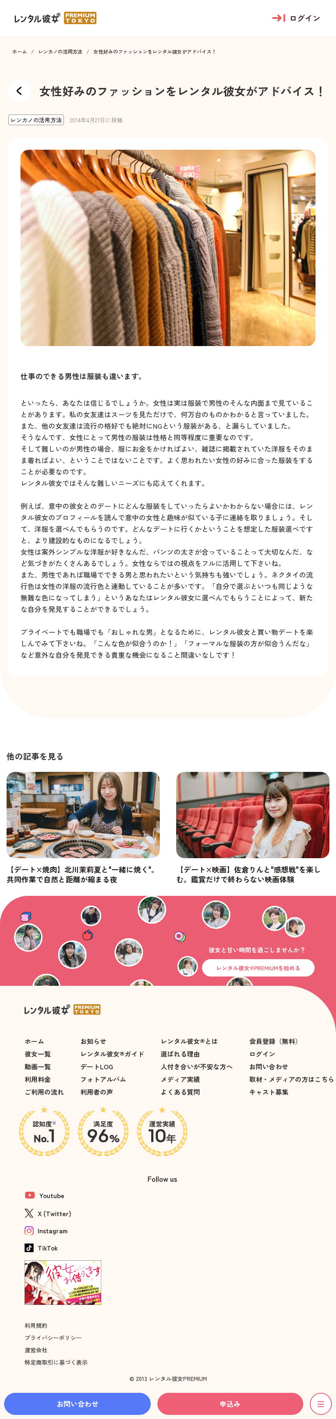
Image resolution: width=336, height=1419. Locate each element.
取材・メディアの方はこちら (291, 1079)
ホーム (19, 51)
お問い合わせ (268, 1066)
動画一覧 (38, 1066)
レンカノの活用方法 (60, 51)
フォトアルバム (103, 1079)
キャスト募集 (268, 1092)
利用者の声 (96, 1092)
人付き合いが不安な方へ (197, 1066)
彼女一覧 (38, 1054)
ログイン (262, 1054)
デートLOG (96, 1066)
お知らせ (93, 1041)
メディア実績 (180, 1079)
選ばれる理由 (180, 1054)
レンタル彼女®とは (189, 1041)
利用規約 (36, 1325)
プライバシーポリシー (53, 1338)
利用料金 (38, 1079)
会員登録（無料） (275, 1041)
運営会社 (36, 1350)
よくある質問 (180, 1092)
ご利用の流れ (44, 1092)
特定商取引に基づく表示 (56, 1362)
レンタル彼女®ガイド (112, 1054)
